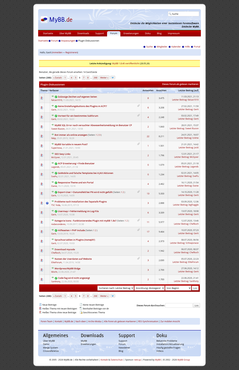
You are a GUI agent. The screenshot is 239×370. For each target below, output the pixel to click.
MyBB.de (68, 321)
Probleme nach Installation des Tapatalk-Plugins (81, 201)
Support (99, 33)
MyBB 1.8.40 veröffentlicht (125, 63)
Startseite (48, 33)
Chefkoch (194, 223)
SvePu (54, 176)
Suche (149, 46)
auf (196, 90)
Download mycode (65, 249)
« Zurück (57, 77)
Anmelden (57, 52)
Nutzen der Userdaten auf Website (73, 258)
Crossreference (51, 350)
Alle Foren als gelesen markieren (120, 321)
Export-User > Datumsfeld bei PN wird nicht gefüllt (85, 192)
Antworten (148, 90)
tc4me (195, 137)
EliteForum (56, 262)
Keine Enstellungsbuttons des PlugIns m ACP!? (82, 106)
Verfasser (54, 90)
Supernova (56, 147)
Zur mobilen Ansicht (170, 321)
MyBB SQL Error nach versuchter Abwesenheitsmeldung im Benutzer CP (93, 125)
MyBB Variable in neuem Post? (71, 144)
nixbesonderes (58, 224)
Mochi (54, 271)
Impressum (174, 33)
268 (95, 77)
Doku (148, 33)
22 (148, 136)
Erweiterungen (131, 33)
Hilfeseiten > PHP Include (71, 230)
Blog (159, 33)
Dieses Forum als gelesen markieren (180, 84)
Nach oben (80, 321)
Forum (113, 33)
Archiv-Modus (95, 321)
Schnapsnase (192, 242)
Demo (46, 344)
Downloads (83, 33)
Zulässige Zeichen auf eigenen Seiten (77, 96)
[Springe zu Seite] (112, 77)
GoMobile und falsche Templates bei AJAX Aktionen (85, 173)
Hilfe (187, 46)
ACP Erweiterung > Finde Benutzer (76, 163)
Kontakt (58, 321)
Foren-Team (46, 321)
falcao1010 (56, 100)
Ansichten (161, 90)
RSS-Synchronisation (148, 321)
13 (148, 193)
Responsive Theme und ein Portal (76, 182)
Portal (197, 46)
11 (148, 222)
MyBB (84, 340)
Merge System (50, 347)
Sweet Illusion (58, 128)
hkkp (53, 138)
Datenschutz (117, 359)
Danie (54, 186)
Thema (43, 90)
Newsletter (124, 347)
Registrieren (71, 52)
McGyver (55, 157)
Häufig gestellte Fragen (168, 347)
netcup (137, 359)
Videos (159, 350)
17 (148, 231)
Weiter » (104, 77)
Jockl (196, 147)
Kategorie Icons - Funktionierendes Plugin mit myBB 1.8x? (85, 220)
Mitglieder (162, 46)
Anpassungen (68, 40)
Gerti (53, 109)
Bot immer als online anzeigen (71, 134)
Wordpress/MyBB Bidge (67, 268)
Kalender (176, 46)
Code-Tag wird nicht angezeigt (74, 277)
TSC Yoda (55, 205)
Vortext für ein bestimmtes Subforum (78, 115)
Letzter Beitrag (185, 90)
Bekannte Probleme (166, 340)
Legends (55, 166)
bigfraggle (194, 204)
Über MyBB (65, 33)
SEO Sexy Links (62, 153)
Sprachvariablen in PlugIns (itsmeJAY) (75, 239)
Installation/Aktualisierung (170, 344)
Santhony (55, 281)
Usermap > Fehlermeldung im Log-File (78, 211)
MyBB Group (183, 359)
